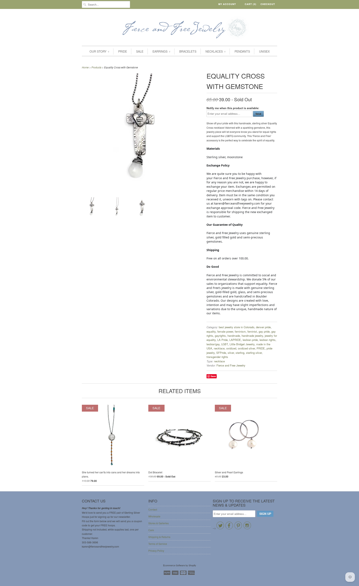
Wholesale (154, 516)
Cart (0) (250, 4)
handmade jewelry (252, 336)
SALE (139, 51)
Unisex (264, 51)
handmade (233, 336)
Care (151, 530)
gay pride (264, 331)
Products (96, 67)
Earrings (161, 51)
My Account (227, 4)
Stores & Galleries (158, 523)
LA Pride (222, 340)
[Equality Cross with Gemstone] (92, 208)
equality (211, 331)
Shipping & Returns (159, 537)
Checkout (268, 4)
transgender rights (217, 357)
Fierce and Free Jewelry (230, 365)
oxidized (231, 348)
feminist (252, 331)
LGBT (224, 344)
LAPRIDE (235, 340)
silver (231, 353)
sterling (240, 353)
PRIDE (122, 51)
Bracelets (187, 51)
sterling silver (254, 353)
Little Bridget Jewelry (242, 344)
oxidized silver (246, 348)
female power (225, 331)
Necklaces (215, 51)
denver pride (263, 327)
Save (213, 376)
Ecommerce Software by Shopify (179, 565)
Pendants (242, 51)
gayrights (220, 336)
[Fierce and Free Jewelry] (179, 28)
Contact (152, 509)
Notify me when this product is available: (233, 108)
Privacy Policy (156, 550)
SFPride (221, 353)
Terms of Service (157, 543)
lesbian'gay (213, 344)
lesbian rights (267, 340)
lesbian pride (250, 340)
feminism (240, 331)
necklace (219, 348)
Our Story (99, 51)
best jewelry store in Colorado (236, 327)
